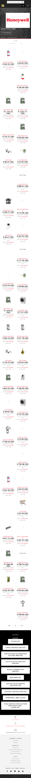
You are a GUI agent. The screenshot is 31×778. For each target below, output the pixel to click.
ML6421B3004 (8, 440)
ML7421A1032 (22, 234)
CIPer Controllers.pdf (15, 647)
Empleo (17, 768)
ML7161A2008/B (22, 537)
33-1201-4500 (15, 719)
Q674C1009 (22, 437)
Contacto (22, 768)
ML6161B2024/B (22, 210)
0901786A (22, 360)
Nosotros (15, 740)
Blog (13, 768)
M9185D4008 (8, 386)
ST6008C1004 (23, 412)
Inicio (3, 37)
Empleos (15, 742)
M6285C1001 (8, 562)
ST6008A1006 (23, 310)
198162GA (8, 235)
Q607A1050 (22, 462)
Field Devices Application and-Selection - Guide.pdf (15, 705)
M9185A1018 (22, 136)
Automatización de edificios (15, 749)
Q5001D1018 (22, 562)
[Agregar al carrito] (8, 63)
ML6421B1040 (22, 613)
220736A (8, 160)
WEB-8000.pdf (15, 677)
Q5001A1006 (22, 258)
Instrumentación (15, 751)
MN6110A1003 (8, 135)
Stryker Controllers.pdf (15, 691)
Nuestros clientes (15, 760)
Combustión (15, 747)
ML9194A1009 (22, 386)
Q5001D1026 (22, 184)
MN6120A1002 (8, 336)
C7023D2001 (22, 284)
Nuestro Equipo (16, 758)
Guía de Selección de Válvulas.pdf (15, 684)
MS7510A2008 (8, 488)
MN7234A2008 (22, 336)
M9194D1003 (8, 309)
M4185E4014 (22, 588)
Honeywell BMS (10, 67)
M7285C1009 (22, 110)
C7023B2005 (22, 160)
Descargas (7, 32)
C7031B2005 (22, 61)
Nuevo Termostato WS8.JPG (15, 670)
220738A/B (8, 410)
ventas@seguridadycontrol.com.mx (15, 732)
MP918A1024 (8, 536)
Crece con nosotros (15, 762)
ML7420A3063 (8, 283)
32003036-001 (8, 588)
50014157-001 (22, 487)
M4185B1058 (8, 110)
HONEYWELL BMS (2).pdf (15, 698)
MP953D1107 (8, 210)
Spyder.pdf (15, 641)
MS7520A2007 (8, 62)
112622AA (22, 511)
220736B (8, 360)
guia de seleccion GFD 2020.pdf (15, 662)
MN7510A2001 (22, 85)
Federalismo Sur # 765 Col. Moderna (15, 726)
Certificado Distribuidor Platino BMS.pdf (15, 654)
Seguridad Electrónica (15, 753)
